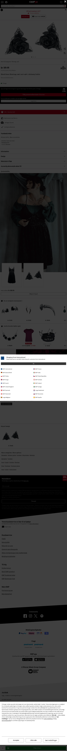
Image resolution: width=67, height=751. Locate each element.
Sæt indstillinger (51, 740)
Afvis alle (33, 740)
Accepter (16, 740)
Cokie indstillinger (48, 718)
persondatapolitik (6, 720)
